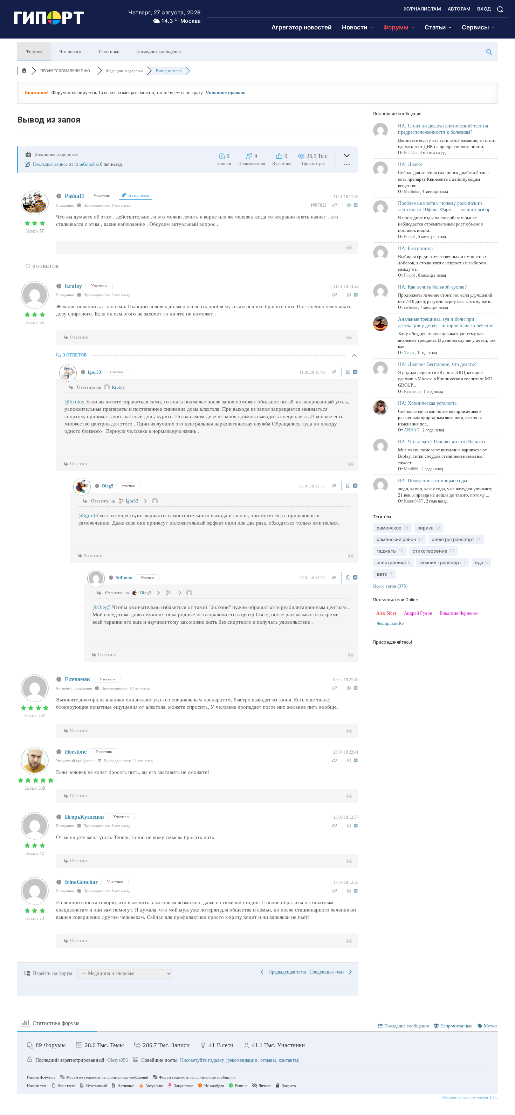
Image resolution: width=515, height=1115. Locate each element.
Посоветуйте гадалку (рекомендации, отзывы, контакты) (240, 1060)
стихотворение (430, 551)
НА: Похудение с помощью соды (432, 480)
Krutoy (73, 286)
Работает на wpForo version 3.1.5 (468, 1097)
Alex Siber (386, 613)
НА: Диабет (410, 164)
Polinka (410, 152)
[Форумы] (24, 71)
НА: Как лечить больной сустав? (432, 287)
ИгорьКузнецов (84, 817)
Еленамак (77, 679)
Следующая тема (328, 972)
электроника (391, 562)
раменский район (396, 539)
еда (479, 562)
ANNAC (411, 430)
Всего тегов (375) (390, 586)
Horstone (76, 752)
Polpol (409, 236)
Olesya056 (117, 1060)
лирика (425, 528)
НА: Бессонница (415, 248)
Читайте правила (225, 92)
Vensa (409, 352)
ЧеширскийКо (390, 623)
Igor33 (94, 372)
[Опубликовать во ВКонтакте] (355, 205)
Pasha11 (74, 196)
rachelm (410, 307)
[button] (500, 9)
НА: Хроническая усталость (427, 403)
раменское (389, 528)
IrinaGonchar (86, 164)
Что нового (70, 51)
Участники (108, 51)
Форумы (34, 51)
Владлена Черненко (459, 613)
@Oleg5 (101, 607)
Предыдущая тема (286, 972)
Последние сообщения (158, 51)
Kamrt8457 (413, 501)
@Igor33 (88, 515)
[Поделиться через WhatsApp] (349, 205)
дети (382, 574)
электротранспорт (453, 539)
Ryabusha (412, 391)
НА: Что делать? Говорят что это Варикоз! (442, 441)
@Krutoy (74, 401)
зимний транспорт (440, 562)
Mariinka (411, 191)
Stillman (124, 577)
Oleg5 (108, 486)
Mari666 (411, 468)
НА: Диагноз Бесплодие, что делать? (437, 364)
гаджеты (387, 551)
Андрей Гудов (418, 613)
